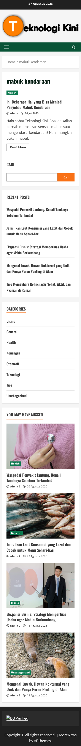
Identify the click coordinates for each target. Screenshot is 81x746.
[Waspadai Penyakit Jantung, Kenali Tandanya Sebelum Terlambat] (40, 446)
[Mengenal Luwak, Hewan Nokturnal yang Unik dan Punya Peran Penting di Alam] (40, 655)
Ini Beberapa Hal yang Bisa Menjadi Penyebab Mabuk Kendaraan (34, 104)
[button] (6, 47)
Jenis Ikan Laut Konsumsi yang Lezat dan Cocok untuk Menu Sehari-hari (38, 547)
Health (12, 92)
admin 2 (15, 486)
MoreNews (68, 735)
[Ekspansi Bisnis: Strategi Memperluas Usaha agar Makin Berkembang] (40, 585)
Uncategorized (16, 395)
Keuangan (13, 353)
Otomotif (12, 363)
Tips (9, 385)
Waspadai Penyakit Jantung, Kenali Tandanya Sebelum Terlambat (33, 477)
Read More (19, 148)
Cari (10, 164)
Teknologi (13, 374)
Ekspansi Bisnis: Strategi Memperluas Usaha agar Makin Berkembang (36, 616)
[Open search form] (73, 47)
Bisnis (10, 321)
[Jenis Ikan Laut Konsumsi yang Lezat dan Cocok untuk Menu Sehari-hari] (40, 516)
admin (14, 113)
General (11, 331)
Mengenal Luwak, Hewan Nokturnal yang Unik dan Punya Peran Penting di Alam (37, 686)
